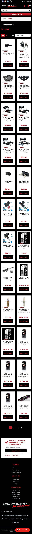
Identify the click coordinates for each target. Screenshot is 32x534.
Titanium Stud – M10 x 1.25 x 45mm (8, 53)
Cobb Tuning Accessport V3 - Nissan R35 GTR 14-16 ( (24, 375)
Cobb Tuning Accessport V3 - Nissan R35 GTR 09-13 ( (24, 343)
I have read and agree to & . (13, 454)
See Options (8, 97)
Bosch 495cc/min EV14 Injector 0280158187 (8, 214)
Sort (13, 35)
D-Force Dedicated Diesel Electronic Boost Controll (24, 407)
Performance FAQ (16, 498)
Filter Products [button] (8, 24)
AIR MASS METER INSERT (8, 181)
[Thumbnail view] (3, 35)
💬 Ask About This (22, 530)
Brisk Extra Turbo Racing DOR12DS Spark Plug (8, 278)
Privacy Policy (15, 455)
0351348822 (8, 512)
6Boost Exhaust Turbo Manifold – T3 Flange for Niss (8, 86)
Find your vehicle (16, 14)
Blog (16, 483)
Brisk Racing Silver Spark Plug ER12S (8, 309)
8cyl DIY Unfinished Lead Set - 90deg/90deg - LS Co (8, 151)
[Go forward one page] (21, 427)
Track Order (16, 470)
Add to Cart (8, 65)
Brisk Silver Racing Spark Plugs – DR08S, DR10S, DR (8, 342)
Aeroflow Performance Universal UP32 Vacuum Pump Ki (24, 55)
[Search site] (29, 10)
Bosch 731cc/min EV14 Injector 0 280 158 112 (7, 246)
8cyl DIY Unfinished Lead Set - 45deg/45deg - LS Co (8, 119)
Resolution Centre (16, 472)
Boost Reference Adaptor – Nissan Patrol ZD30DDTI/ (24, 182)
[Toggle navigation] (24, 6)
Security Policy (16, 496)
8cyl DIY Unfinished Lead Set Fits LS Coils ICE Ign (24, 150)
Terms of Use (16, 490)
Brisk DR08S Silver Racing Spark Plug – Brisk (24, 246)
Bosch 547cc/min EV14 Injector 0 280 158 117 (24, 214)
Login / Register (26, 1)
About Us (16, 479)
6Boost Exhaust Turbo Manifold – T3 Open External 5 (24, 86)
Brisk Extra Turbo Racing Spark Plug (24, 277)
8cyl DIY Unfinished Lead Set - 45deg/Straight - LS (24, 118)
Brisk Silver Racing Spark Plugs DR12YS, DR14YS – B (24, 310)
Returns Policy (16, 494)
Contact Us (16, 481)
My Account (16, 468)
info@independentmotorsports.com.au (16, 515)
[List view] (6, 35)
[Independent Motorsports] (9, 6)
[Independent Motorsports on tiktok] (11, 1)
